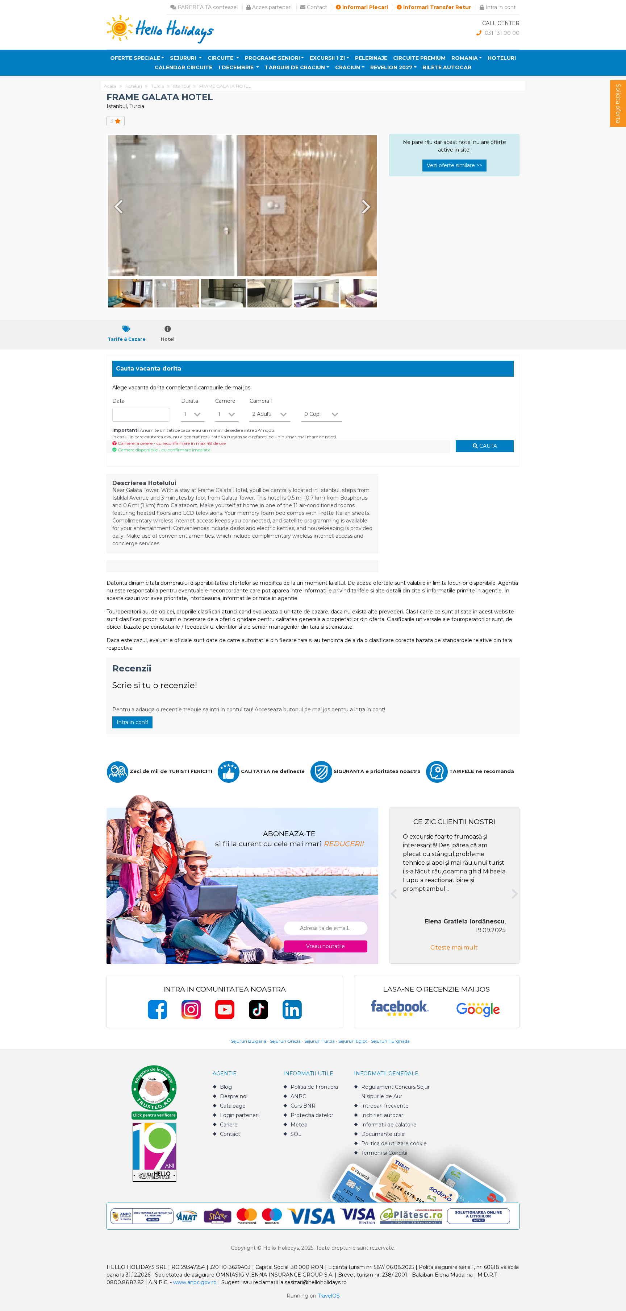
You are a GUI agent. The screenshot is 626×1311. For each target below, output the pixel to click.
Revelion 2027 (391, 67)
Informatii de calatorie (389, 1124)
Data (118, 401)
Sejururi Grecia (285, 1041)
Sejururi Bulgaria (248, 1041)
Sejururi (183, 58)
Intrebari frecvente (385, 1106)
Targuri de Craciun (295, 67)
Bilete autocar (446, 67)
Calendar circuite (183, 67)
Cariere (229, 1124)
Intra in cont (500, 7)
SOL (296, 1134)
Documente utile (383, 1134)
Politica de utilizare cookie (394, 1143)
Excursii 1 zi (327, 58)
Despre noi (233, 1096)
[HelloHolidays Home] (160, 28)
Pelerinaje (371, 58)
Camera (261, 401)
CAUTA (487, 446)
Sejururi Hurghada (390, 1041)
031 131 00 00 (501, 33)
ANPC (298, 1096)
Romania (464, 58)
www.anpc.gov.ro (195, 1282)
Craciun (347, 67)
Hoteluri (502, 58)
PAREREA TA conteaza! (207, 7)
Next (367, 206)
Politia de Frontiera (314, 1087)
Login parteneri (239, 1115)
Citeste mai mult (454, 947)
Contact (316, 7)
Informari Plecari (364, 7)
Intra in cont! (132, 722)
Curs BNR (303, 1106)
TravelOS (329, 1296)
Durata (189, 401)
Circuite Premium (419, 58)
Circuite (221, 58)
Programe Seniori (272, 58)
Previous (117, 206)
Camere (225, 401)
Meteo (299, 1124)
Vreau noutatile (325, 946)
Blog (226, 1087)
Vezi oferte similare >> (454, 165)
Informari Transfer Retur (436, 7)
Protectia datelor (312, 1115)
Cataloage (233, 1106)
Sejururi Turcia (319, 1041)
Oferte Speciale (135, 58)
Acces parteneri (271, 7)
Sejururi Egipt (352, 1041)
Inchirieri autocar (382, 1115)
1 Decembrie (236, 67)
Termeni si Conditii (384, 1153)
